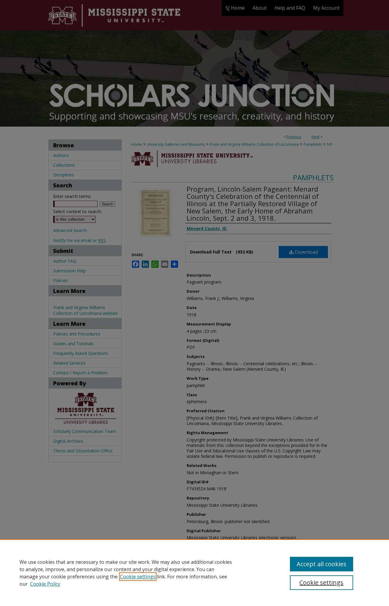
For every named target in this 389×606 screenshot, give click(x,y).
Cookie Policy (45, 583)
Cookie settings (138, 576)
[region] (194, 572)
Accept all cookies (321, 564)
